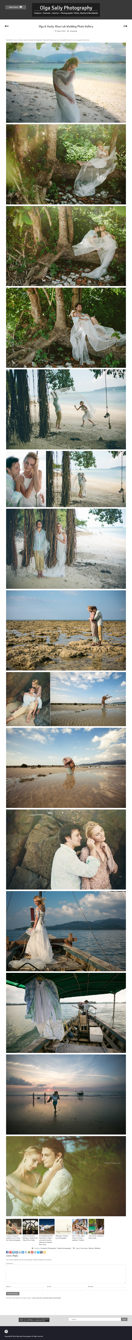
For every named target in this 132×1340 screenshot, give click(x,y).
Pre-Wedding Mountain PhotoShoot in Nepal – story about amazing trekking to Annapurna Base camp (46, 1240)
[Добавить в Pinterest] (32, 1252)
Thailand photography (64, 1248)
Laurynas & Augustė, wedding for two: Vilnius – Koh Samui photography (13, 1238)
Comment (9, 1263)
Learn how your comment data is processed (46, 1298)
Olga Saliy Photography (66, 8)
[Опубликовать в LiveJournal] (26, 1252)
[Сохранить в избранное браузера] (44, 1252)
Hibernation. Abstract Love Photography (62, 1237)
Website (90, 1286)
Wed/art (91, 1248)
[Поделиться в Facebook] (7, 1252)
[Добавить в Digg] (19, 1252)
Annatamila (73, 31)
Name (8, 1286)
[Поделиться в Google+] (10, 1252)
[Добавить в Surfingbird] (38, 1252)
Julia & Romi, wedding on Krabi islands (96, 1237)
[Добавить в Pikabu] (29, 1252)
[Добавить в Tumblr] (41, 1252)
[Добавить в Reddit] (35, 1252)
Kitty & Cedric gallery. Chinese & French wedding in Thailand (78, 1238)
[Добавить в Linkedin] (23, 1252)
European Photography (48, 1248)
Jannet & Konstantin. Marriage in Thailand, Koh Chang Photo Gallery (30, 1238)
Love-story (84, 1248)
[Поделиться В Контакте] (16, 1252)
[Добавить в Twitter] (13, 1252)
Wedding (97, 1248)
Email (49, 1286)
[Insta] (6, 1331)
